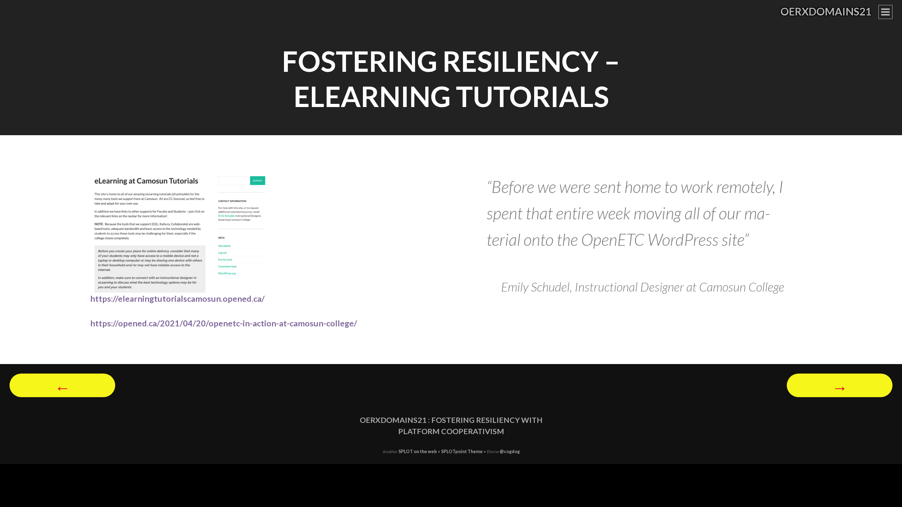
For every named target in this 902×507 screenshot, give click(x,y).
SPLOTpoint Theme (462, 451)
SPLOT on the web (418, 451)
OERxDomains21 (825, 11)
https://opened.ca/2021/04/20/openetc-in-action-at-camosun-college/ (223, 323)
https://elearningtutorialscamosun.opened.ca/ (177, 298)
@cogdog (510, 451)
